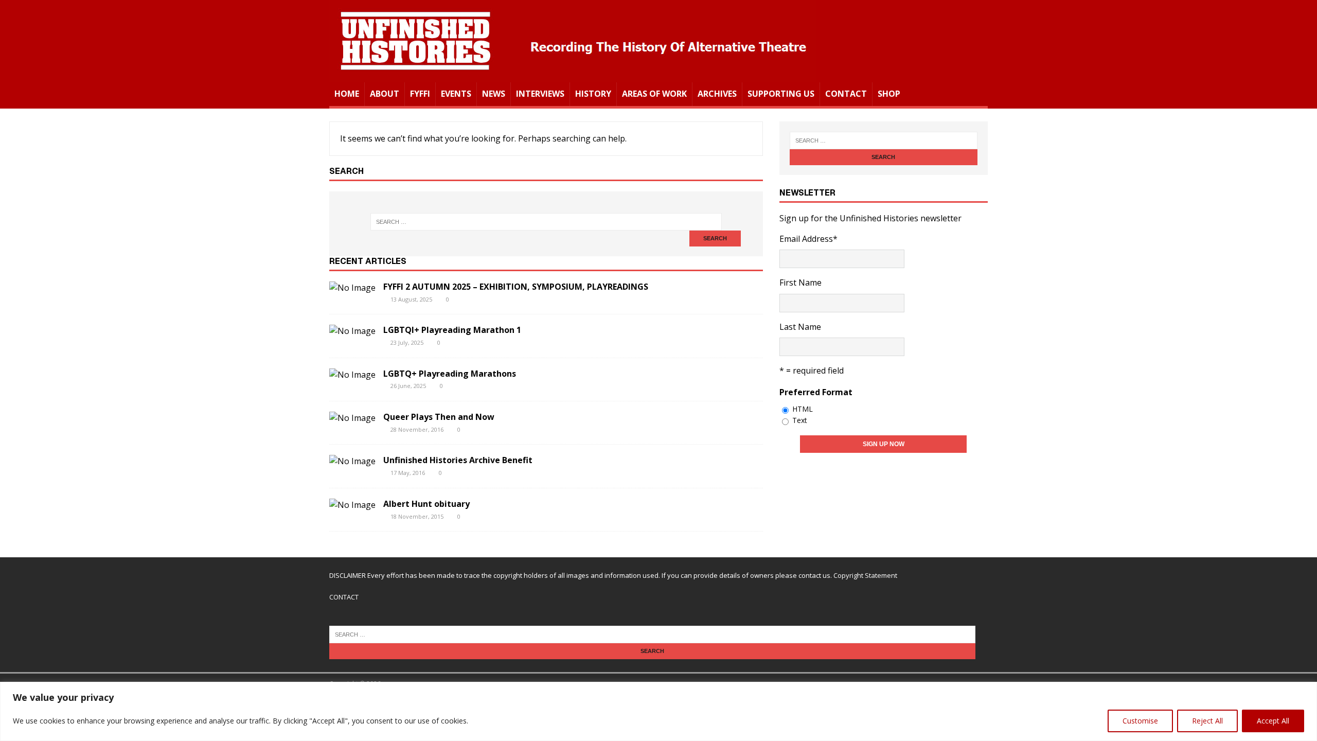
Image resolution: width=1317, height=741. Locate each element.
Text (799, 420)
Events (456, 93)
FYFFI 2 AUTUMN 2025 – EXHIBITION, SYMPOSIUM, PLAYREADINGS (515, 286)
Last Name (800, 326)
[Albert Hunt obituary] (352, 504)
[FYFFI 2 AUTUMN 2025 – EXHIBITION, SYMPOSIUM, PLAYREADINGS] (352, 287)
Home (346, 93)
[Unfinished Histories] (572, 75)
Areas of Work (654, 93)
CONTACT (344, 597)
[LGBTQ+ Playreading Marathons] (352, 374)
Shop (889, 93)
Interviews (540, 93)
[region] (658, 711)
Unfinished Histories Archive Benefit (457, 460)
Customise (1140, 721)
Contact (846, 93)
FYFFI (420, 93)
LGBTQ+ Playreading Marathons (449, 373)
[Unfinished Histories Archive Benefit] (352, 461)
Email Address (808, 238)
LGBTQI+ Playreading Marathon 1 (452, 330)
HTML (802, 409)
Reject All (1207, 721)
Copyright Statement (865, 575)
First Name (800, 282)
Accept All (1273, 721)
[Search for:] (546, 222)
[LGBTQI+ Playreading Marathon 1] (352, 331)
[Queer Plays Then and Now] (352, 418)
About (384, 93)
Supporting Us (781, 93)
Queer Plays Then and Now (438, 416)
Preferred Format (815, 392)
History (593, 93)
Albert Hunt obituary (426, 503)
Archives (717, 93)
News (493, 93)
